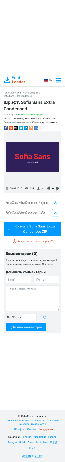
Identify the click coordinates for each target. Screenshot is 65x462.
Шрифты (19, 429)
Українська (39, 436)
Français (13, 442)
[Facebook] (6, 128)
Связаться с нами (32, 455)
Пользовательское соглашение (25, 420)
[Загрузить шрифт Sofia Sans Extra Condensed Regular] (55, 202)
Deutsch (33, 442)
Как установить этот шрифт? (35, 241)
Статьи (31, 429)
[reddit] (11, 128)
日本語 (53, 442)
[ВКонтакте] (36, 128)
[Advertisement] (32, 36)
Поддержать (45, 429)
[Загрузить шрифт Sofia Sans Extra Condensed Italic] (55, 212)
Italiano (44, 442)
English (27, 436)
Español (52, 436)
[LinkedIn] (26, 128)
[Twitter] (21, 128)
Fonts (18, 80)
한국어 (32, 448)
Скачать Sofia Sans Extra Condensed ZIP (35, 229)
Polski (22, 442)
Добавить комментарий (26, 327)
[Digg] (16, 128)
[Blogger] (31, 128)
